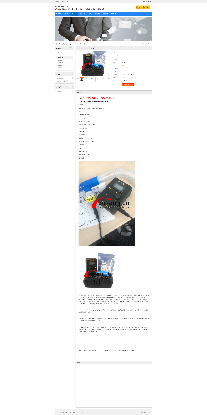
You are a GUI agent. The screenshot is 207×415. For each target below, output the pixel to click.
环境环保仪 (60, 62)
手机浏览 (68, 1)
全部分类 (60, 52)
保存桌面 (62, 1)
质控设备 (60, 67)
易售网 (77, 412)
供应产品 (64, 44)
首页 (59, 44)
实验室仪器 (60, 57)
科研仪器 (60, 65)
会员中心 (150, 1)
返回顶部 (148, 412)
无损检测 (60, 55)
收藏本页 (57, 1)
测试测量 (60, 60)
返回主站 (145, 1)
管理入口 (143, 412)
